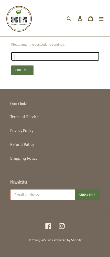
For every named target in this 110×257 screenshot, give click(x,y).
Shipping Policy (23, 158)
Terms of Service (24, 116)
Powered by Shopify (68, 240)
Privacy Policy (21, 130)
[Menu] (101, 18)
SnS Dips (46, 240)
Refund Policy (22, 144)
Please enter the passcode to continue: (38, 44)
